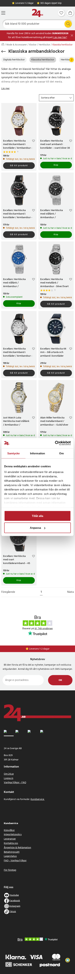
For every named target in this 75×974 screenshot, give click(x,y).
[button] (56, 97)
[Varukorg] (70, 12)
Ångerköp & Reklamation (17, 848)
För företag (10, 870)
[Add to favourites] (33, 141)
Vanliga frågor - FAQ (15, 782)
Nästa (70, 592)
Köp (56, 165)
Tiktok (12, 911)
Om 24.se (9, 774)
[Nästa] (71, 60)
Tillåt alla (37, 515)
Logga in (8, 778)
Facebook (14, 900)
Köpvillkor (9, 830)
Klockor (32, 45)
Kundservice (38, 799)
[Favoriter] (61, 12)
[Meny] (3, 13)
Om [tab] (61, 453)
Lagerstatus (10, 856)
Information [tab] (37, 453)
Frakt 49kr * (39, 649)
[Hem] (37, 13)
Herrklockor (44, 45)
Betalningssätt (11, 852)
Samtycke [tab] (13, 453)
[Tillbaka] (3, 51)
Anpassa (35, 527)
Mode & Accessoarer (16, 45)
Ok (60, 680)
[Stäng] (72, 35)
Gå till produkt (19, 165)
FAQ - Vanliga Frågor (15, 861)
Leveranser (10, 839)
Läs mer (5, 88)
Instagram (14, 906)
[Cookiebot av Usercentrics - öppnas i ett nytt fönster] (55, 443)
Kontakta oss (11, 843)
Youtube (14, 895)
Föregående (8, 592)
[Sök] (68, 24)
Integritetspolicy (13, 834)
